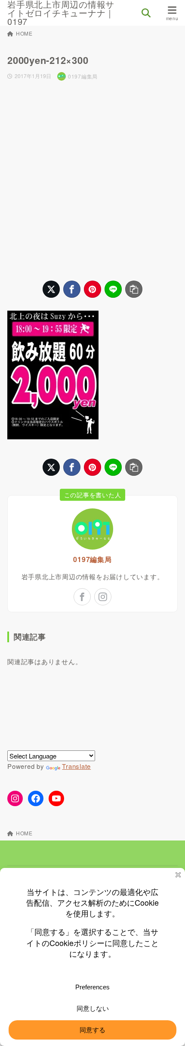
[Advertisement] (92, 180)
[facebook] (82, 596)
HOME (24, 33)
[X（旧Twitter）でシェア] (51, 289)
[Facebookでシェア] (71, 289)
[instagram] (102, 596)
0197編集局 (92, 559)
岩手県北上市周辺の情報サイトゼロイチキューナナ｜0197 (60, 13)
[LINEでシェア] (113, 289)
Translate (76, 766)
